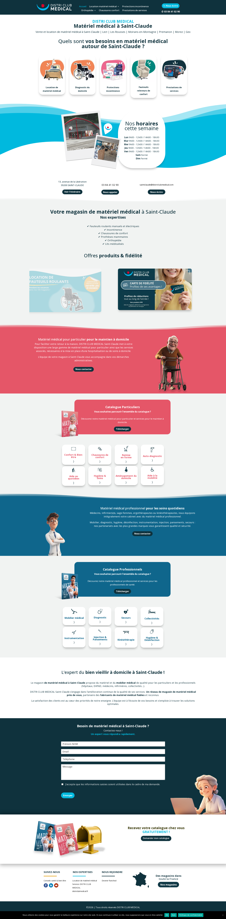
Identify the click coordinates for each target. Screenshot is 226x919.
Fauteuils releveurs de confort (143, 91)
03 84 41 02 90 (172, 11)
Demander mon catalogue (156, 838)
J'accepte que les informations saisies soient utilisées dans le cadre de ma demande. (112, 784)
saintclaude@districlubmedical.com (156, 184)
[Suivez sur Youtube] (56, 885)
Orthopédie (87, 10)
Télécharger (122, 429)
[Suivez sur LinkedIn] (51, 885)
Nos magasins (168, 884)
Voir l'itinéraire (72, 191)
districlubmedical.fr (80, 891)
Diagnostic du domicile (82, 89)
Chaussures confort (109, 10)
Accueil (82, 6)
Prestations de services (134, 10)
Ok (167, 915)
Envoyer (68, 795)
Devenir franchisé (109, 880)
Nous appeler (110, 192)
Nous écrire (172, 5)
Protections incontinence (135, 6)
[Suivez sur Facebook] (46, 885)
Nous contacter (83, 369)
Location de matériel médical (52, 89)
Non (173, 915)
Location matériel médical (103, 6)
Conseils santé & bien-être (55, 880)
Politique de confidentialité (190, 915)
